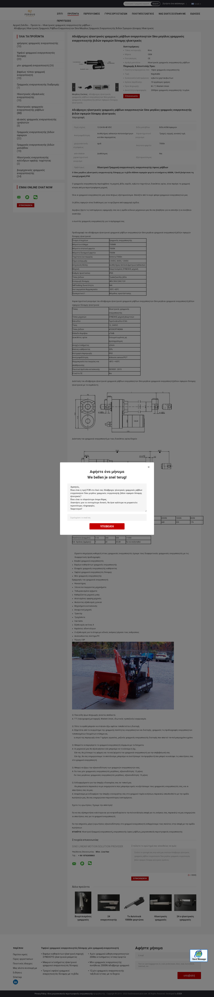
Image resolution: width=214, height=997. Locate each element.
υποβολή (107, 526)
